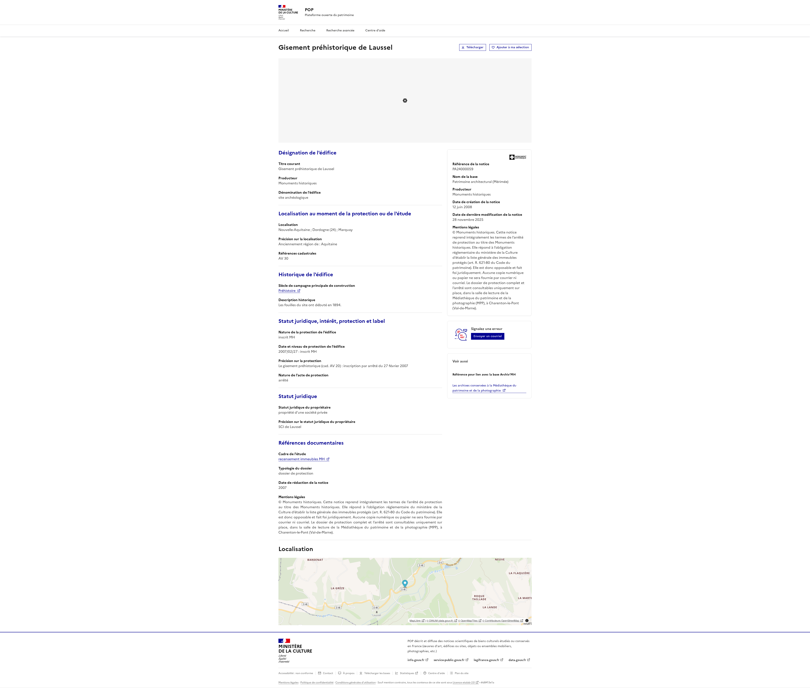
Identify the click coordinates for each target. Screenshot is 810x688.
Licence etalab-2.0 (464, 682)
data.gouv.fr (517, 660)
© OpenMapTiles (468, 620)
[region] (405, 591)
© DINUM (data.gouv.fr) (440, 620)
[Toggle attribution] (526, 620)
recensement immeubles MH (301, 458)
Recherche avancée (340, 30)
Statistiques (407, 673)
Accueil (283, 30)
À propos (348, 673)
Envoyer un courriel (488, 336)
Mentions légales (288, 682)
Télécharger (474, 47)
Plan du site (461, 673)
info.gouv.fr (416, 660)
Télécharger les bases (377, 673)
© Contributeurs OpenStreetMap (500, 620)
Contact (328, 673)
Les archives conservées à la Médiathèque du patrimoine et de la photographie (484, 388)
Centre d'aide (375, 30)
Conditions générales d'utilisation (355, 682)
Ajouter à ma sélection (513, 47)
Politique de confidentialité (316, 682)
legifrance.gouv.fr (486, 660)
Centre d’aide (436, 673)
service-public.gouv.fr (449, 660)
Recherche (307, 30)
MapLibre (415, 620)
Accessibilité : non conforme (295, 673)
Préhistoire (287, 290)
